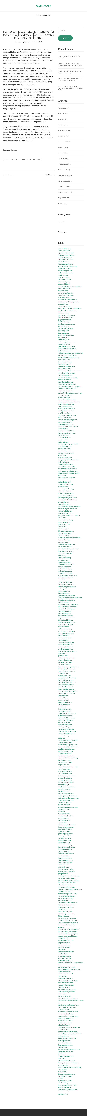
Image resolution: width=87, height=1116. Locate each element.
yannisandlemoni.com (65, 451)
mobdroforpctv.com (65, 571)
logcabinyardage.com (65, 849)
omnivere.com (63, 275)
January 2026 (63, 136)
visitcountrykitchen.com (66, 718)
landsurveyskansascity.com (67, 903)
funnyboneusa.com (64, 754)
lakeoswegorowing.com (66, 1061)
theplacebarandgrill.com (66, 787)
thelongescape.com (64, 709)
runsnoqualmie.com (65, 909)
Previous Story (10, 175)
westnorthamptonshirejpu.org (68, 357)
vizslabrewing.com (64, 446)
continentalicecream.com (66, 622)
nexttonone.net (63, 865)
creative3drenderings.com (67, 845)
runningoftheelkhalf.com (66, 883)
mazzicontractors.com (65, 978)
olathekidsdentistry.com (66, 466)
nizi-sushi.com (63, 698)
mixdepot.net (62, 954)
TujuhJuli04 (25, 42)
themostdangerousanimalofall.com (70, 598)
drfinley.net (62, 1054)
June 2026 (63, 119)
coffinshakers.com (64, 676)
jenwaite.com (62, 1047)
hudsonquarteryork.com (66, 992)
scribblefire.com (64, 540)
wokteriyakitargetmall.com (67, 498)
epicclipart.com (63, 326)
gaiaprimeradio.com (65, 702)
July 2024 (63, 203)
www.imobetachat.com (66, 854)
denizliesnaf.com (64, 805)
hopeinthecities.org (64, 567)
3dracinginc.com (63, 593)
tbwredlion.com (63, 1009)
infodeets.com (63, 262)
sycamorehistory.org (65, 958)
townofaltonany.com (65, 736)
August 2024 (63, 198)
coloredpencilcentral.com (67, 415)
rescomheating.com (65, 1081)
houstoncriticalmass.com (66, 596)
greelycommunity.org (65, 649)
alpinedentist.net (64, 340)
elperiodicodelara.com (66, 253)
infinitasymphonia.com (66, 642)
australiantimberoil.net (66, 382)
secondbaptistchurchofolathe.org (69, 1067)
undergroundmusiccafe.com (68, 1090)
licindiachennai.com (65, 257)
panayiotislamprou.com (66, 346)
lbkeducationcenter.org (66, 531)
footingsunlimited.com (66, 907)
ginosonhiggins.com (65, 725)
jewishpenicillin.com (65, 511)
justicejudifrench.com (65, 680)
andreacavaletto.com (65, 547)
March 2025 (63, 158)
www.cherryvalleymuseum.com (69, 371)
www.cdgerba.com (64, 996)
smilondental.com (64, 482)
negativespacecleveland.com (68, 740)
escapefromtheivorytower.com (68, 402)
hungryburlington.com (66, 689)
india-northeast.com (65, 406)
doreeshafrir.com (64, 665)
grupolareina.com (64, 369)
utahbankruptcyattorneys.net (68, 426)
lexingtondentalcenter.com (67, 500)
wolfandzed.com (64, 947)
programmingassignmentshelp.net (70, 286)
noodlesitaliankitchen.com (67, 311)
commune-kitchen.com (66, 633)
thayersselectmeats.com (66, 827)
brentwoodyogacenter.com (67, 932)
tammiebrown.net (64, 705)
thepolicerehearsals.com (66, 600)
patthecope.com (63, 809)
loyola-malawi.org (64, 558)
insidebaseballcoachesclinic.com (69, 1027)
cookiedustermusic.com (66, 756)
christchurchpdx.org (65, 629)
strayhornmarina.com (65, 616)
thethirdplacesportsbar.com (67, 980)
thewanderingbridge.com (67, 682)
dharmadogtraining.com (66, 1074)
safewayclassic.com (64, 297)
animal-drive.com (64, 820)
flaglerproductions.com (66, 618)
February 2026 (64, 130)
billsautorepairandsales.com (68, 1012)
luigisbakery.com (64, 943)
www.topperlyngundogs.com (68, 880)
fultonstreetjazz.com (65, 362)
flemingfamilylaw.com (66, 1056)
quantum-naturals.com (66, 1014)
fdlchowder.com (63, 916)
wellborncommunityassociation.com (70, 353)
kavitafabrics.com (64, 760)
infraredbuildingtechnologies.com (70, 386)
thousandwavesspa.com (66, 776)
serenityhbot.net (63, 867)
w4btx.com (62, 475)
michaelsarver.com (64, 491)
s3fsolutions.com (64, 397)
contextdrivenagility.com (66, 671)
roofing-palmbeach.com (66, 409)
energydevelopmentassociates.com (70, 393)
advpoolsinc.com (64, 791)
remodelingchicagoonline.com (68, 929)
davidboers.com (63, 851)
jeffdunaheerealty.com (65, 885)
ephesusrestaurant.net (65, 983)
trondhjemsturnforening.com (68, 1005)
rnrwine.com (62, 1058)
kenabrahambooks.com (66, 631)
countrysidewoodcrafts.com (67, 300)
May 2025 (63, 147)
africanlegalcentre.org (65, 644)
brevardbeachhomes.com (67, 400)
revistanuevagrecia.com (66, 658)
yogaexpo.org (63, 542)
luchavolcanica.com (65, 762)
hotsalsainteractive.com (66, 264)
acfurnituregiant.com (65, 271)
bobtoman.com (63, 333)
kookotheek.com (64, 344)
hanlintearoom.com (65, 1043)
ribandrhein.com (64, 524)
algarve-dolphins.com (65, 720)
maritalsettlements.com (66, 729)
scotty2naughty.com (65, 662)
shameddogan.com (64, 840)
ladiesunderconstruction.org (68, 377)
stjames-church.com (65, 660)
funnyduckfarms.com (65, 1045)
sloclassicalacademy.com (66, 609)
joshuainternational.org (66, 869)
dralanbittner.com (64, 449)
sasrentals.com (63, 486)
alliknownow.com (64, 602)
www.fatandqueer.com (66, 898)
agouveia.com (63, 1065)
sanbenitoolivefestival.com (67, 576)
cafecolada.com (63, 580)
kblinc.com (62, 455)
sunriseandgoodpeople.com (68, 745)
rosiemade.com (63, 462)
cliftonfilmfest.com (64, 418)
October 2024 (64, 186)
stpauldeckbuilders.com (66, 905)
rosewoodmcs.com (64, 956)
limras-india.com (64, 251)
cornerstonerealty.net (65, 961)
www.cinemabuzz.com (66, 952)
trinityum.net (62, 976)
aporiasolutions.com (65, 829)
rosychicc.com (63, 560)
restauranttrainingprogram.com (69, 507)
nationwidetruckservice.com (68, 767)
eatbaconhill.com (64, 284)
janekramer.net (63, 696)
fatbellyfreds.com (64, 987)
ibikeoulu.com (63, 673)
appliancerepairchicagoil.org (68, 302)
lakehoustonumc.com (65, 860)
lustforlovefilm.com (65, 638)
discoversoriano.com (65, 582)
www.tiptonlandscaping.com (68, 934)
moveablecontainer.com (66, 366)
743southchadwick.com (66, 404)
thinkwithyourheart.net (66, 424)
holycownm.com (63, 765)
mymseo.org (43, 6)
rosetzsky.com (63, 653)
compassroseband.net (65, 816)
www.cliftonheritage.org (66, 925)
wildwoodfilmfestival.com (67, 355)
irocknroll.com (63, 429)
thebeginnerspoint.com (66, 584)
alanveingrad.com (64, 722)
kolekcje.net (62, 526)
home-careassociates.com (67, 544)
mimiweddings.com (65, 1083)
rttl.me (60, 1078)
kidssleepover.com (64, 288)
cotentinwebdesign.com (66, 373)
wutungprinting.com (65, 727)
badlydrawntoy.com (65, 858)
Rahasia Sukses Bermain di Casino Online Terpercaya (69, 57)
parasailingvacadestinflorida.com (69, 1034)
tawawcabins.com (64, 435)
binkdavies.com (63, 627)
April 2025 (63, 153)
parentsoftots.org (64, 843)
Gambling (14, 150)
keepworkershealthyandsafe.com (69, 308)
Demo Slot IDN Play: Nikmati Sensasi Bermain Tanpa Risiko (70, 72)
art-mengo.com (63, 700)
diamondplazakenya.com (67, 1007)
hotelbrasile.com (64, 360)
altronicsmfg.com (64, 282)
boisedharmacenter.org (66, 551)
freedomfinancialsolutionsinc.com (70, 889)
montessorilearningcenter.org (68, 1016)
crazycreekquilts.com (65, 624)
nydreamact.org (63, 313)
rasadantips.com (63, 277)
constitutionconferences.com (68, 807)
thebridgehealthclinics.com (67, 836)
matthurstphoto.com (65, 1023)
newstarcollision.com (65, 484)
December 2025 (64, 142)
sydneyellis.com (63, 502)
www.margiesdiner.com (66, 914)
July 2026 (62, 113)
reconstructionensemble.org (68, 758)
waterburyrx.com (64, 789)
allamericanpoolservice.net (67, 509)
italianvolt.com (63, 442)
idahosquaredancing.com (67, 433)
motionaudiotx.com (65, 1076)
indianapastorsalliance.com (67, 796)
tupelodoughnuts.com (65, 464)
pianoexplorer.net (64, 972)
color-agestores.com (65, 553)
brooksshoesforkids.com (66, 825)
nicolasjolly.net (63, 640)
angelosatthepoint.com (66, 794)
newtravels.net (63, 291)
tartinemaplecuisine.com (66, 693)
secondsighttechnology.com (67, 489)
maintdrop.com (63, 331)
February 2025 (64, 164)
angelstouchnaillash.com (66, 478)
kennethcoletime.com (65, 687)
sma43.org (61, 927)
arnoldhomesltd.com (65, 413)
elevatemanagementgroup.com (69, 1050)
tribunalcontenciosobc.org (67, 607)
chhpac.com (62, 1072)
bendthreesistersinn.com (66, 749)
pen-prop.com (63, 874)
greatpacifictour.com (65, 771)
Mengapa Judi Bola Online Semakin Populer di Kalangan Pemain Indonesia (70, 64)
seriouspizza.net (63, 814)
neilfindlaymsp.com (65, 780)
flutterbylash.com (64, 1041)
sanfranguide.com (64, 589)
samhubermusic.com (65, 1092)
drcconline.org (63, 785)
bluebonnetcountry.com (66, 324)
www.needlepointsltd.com (67, 918)
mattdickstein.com (64, 856)
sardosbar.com (63, 440)
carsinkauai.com (63, 1029)
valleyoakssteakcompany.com (68, 798)
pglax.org (61, 738)
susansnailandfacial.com (66, 871)
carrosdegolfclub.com (65, 391)
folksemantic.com (64, 437)
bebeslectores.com (64, 380)
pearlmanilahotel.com (65, 329)
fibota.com (61, 994)
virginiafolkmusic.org (65, 520)
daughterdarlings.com (65, 259)
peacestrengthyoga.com (66, 887)
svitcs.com (61, 811)
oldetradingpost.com (65, 375)
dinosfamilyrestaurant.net (67, 384)
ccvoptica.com (63, 938)
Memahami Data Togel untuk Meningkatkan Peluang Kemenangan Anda (70, 88)
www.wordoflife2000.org (66, 431)
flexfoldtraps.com (64, 891)
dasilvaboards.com (64, 611)
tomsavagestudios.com (66, 513)
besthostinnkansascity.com (67, 1085)
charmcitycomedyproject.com (68, 667)
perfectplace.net (63, 535)
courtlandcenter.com (65, 778)
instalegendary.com (64, 306)
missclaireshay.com (64, 248)
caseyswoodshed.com (65, 800)
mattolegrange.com (64, 711)
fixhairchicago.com (64, 802)
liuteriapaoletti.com (65, 742)
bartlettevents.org (64, 364)
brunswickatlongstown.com (67, 691)
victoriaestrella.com (65, 774)
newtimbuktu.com (64, 280)
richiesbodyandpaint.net (66, 255)
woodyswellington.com (66, 985)
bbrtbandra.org (63, 322)
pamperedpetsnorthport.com (68, 460)
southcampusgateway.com (67, 348)
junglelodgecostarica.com (67, 713)
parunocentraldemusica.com (68, 998)
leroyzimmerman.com (65, 1052)
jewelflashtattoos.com (65, 317)
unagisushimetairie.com (66, 315)
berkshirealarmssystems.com (68, 444)
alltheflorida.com (64, 1025)
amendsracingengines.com (67, 894)
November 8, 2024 (36, 42)
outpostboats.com (64, 562)
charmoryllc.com (64, 591)
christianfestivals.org (65, 716)
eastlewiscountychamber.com (68, 604)
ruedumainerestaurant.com (67, 651)
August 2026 (63, 108)
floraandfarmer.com (65, 395)
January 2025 (64, 170)
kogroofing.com (63, 337)
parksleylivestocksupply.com (68, 549)
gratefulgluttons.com (65, 569)
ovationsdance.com (64, 522)
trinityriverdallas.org (65, 533)
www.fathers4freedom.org (67, 878)
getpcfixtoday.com (64, 320)
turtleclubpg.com (64, 769)
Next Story (49, 175)
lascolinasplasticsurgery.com (68, 923)
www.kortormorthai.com (66, 896)
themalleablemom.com (66, 685)
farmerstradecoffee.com (66, 847)
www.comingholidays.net (67, 587)
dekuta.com (62, 949)
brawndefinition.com (65, 620)
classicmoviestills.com (65, 578)
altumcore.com (63, 818)
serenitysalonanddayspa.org (68, 266)
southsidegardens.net (65, 974)
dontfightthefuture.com (66, 411)
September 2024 (65, 192)
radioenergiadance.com (66, 342)
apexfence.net (63, 1094)
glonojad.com (63, 656)
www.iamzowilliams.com (66, 967)
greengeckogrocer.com (66, 493)
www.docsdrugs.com (65, 911)
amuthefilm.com (63, 636)
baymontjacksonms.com (66, 733)
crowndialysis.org (64, 504)
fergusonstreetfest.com (66, 1018)
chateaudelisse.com (64, 351)
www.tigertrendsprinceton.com (69, 876)
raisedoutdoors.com (65, 422)
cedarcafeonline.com (65, 268)
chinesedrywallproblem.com (68, 747)
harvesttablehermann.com (67, 389)
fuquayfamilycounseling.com (68, 1063)
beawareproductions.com (67, 669)
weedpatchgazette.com (66, 453)
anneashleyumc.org (65, 900)
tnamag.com (62, 822)
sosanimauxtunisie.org (66, 335)
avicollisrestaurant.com (66, 782)
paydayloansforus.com (66, 293)
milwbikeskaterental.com (67, 731)
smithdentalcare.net (65, 1087)
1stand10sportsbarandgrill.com (69, 473)
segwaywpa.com (64, 831)
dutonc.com (62, 707)
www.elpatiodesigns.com (66, 989)
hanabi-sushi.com (64, 945)
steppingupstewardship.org (68, 936)
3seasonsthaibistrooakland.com (69, 538)
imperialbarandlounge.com (67, 420)
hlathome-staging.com (65, 495)
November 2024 (65, 181)
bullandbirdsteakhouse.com (68, 920)
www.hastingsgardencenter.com (69, 969)
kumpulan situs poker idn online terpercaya (23, 159)
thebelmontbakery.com (66, 295)
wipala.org (62, 555)
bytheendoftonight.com (66, 564)
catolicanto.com (63, 529)
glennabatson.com (64, 613)
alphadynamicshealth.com (67, 1038)
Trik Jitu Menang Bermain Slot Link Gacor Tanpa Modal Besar (69, 79)
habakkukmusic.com (65, 863)
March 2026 (62, 125)
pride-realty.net (63, 1036)
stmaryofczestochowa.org (67, 678)
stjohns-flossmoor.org (65, 751)
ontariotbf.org (63, 304)
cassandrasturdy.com (65, 573)
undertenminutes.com (65, 273)
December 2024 (65, 175)
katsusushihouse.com (65, 647)
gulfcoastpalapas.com (65, 834)
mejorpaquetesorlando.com (67, 471)
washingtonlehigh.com (66, 940)
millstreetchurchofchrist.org (67, 1032)
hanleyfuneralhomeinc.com (67, 469)
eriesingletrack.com (65, 458)
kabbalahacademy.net (65, 480)
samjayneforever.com (65, 1021)
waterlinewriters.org (65, 838)
